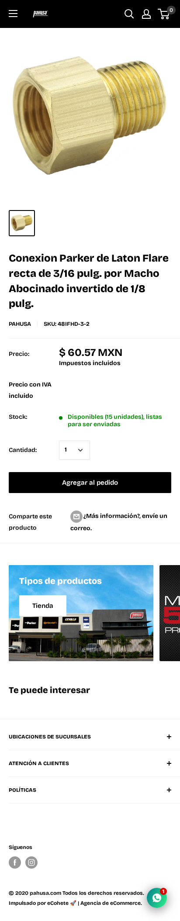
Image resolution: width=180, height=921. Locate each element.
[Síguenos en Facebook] (15, 862)
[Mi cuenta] (146, 14)
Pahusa (20, 324)
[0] (164, 14)
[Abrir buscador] (129, 14)
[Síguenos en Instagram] (31, 862)
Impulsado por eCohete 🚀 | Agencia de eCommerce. (75, 903)
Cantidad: (23, 450)
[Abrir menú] (13, 13)
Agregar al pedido (90, 482)
